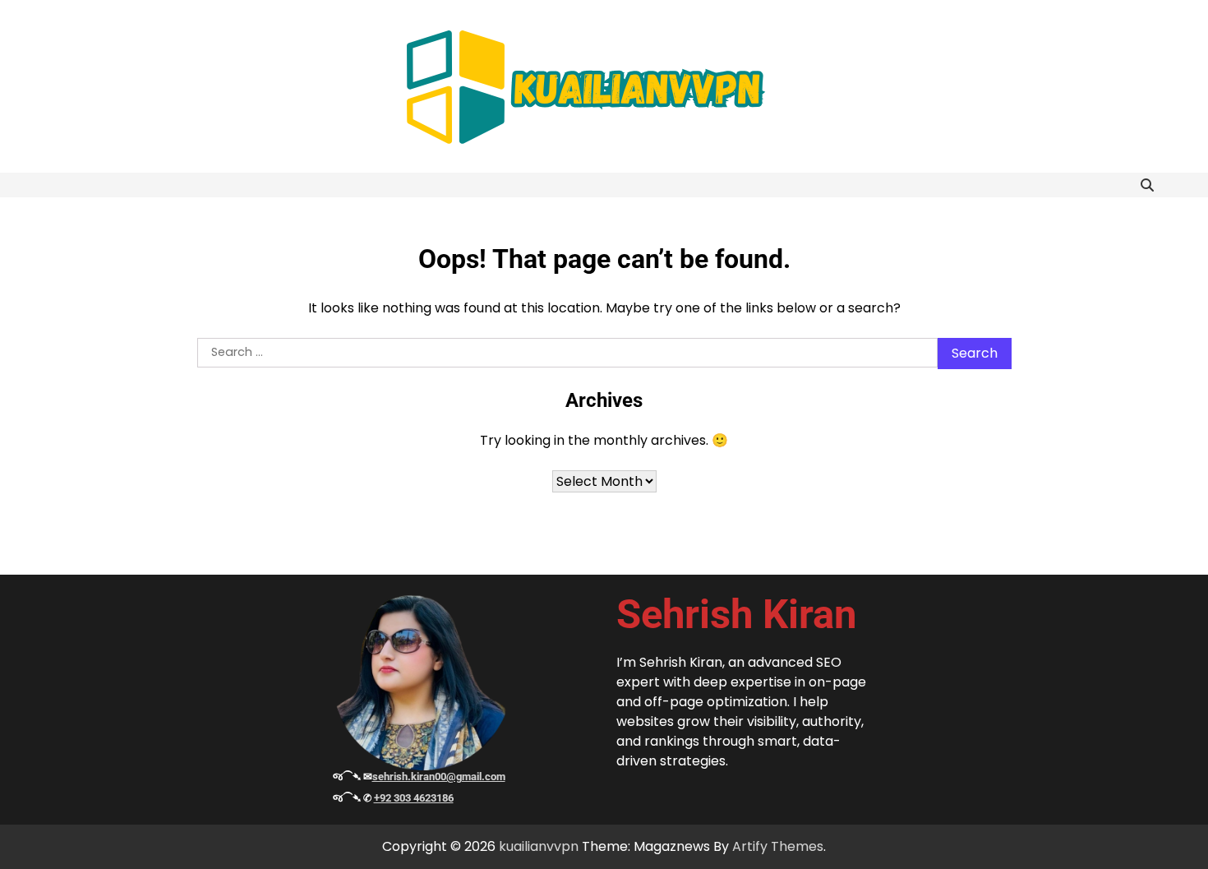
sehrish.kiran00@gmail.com (438, 776)
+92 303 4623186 (414, 798)
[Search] (1147, 185)
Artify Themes (777, 846)
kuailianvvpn (539, 846)
